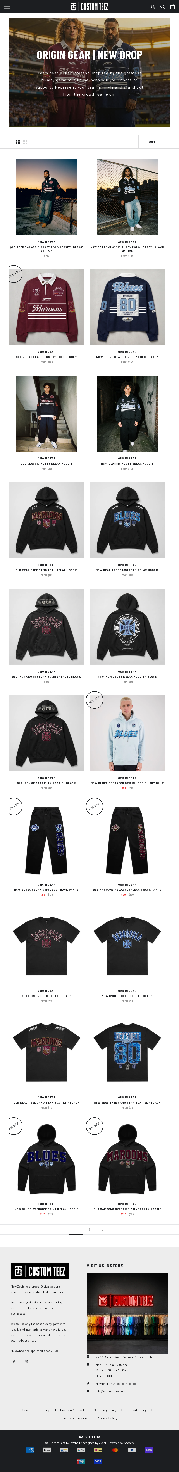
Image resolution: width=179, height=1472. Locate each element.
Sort (152, 141)
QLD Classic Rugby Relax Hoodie (46, 463)
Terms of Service (74, 1418)
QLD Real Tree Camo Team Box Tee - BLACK (47, 1102)
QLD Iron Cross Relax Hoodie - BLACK (46, 783)
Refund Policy (136, 1410)
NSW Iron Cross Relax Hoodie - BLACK (127, 676)
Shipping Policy (105, 1410)
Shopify (129, 1443)
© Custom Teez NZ (57, 1443)
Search (27, 1410)
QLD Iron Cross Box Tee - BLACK (46, 995)
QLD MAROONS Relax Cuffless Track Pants (127, 889)
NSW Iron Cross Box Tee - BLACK (127, 995)
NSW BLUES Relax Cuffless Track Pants (46, 889)
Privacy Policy (107, 1418)
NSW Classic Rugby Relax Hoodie (127, 463)
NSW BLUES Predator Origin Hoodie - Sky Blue (127, 783)
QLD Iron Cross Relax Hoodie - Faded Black (46, 676)
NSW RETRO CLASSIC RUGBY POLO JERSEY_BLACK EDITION (127, 249)
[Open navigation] (7, 7)
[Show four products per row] (25, 141)
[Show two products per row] (18, 141)
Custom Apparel (72, 1410)
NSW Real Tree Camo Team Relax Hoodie (127, 569)
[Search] (162, 6)
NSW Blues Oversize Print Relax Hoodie (46, 1208)
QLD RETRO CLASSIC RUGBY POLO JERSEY (46, 356)
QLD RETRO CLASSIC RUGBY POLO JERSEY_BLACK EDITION (46, 249)
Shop (46, 1410)
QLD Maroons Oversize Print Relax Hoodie (127, 1208)
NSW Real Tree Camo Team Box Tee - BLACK (127, 1102)
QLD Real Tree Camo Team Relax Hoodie (46, 569)
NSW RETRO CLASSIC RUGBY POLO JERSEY (127, 356)
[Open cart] (172, 6)
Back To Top (89, 1437)
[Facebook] (13, 1361)
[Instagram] (26, 1361)
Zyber (102, 1443)
